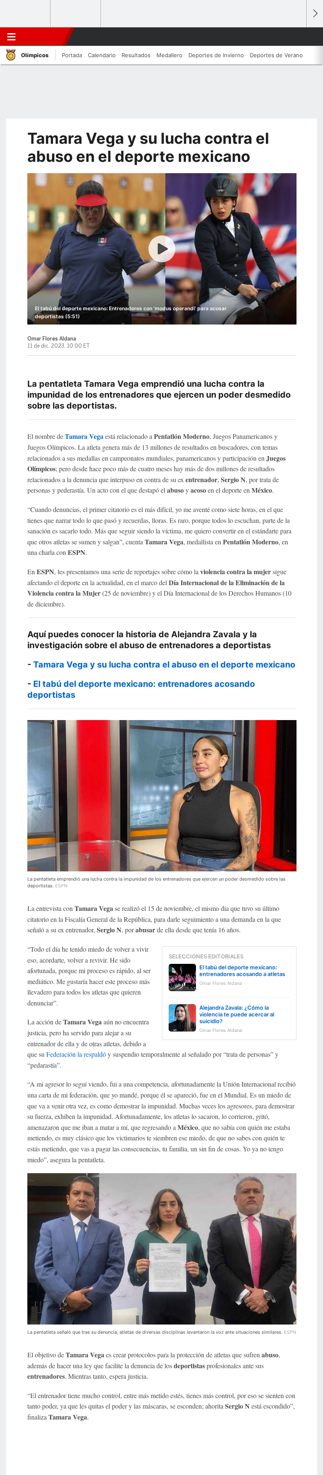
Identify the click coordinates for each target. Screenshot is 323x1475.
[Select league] (25, 14)
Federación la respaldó (76, 1054)
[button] (295, 36)
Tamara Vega (84, 436)
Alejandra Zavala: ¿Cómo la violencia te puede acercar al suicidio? (236, 1014)
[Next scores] (314, 13)
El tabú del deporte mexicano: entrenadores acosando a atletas (242, 970)
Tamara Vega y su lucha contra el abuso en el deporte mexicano (164, 665)
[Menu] (11, 36)
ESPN (43, 36)
